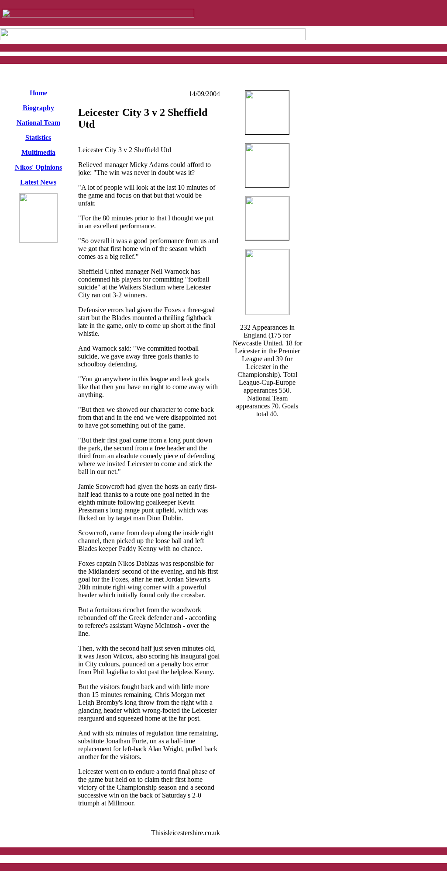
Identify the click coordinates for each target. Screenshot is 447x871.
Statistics (38, 137)
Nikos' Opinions (38, 167)
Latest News (38, 182)
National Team (38, 122)
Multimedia (38, 152)
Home (38, 93)
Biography (38, 107)
